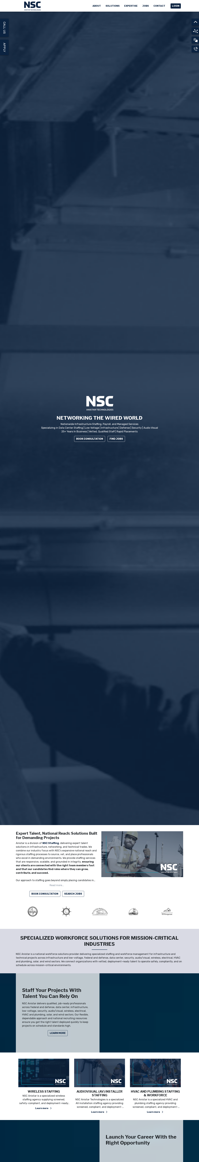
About (97, 5)
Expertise (131, 5)
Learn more (42, 1112)
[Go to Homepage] (33, 6)
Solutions (113, 5)
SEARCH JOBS (73, 893)
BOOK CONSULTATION (44, 893)
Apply (4, 47)
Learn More (58, 1033)
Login (175, 5)
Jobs (145, 5)
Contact (159, 5)
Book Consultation (89, 438)
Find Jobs (116, 438)
